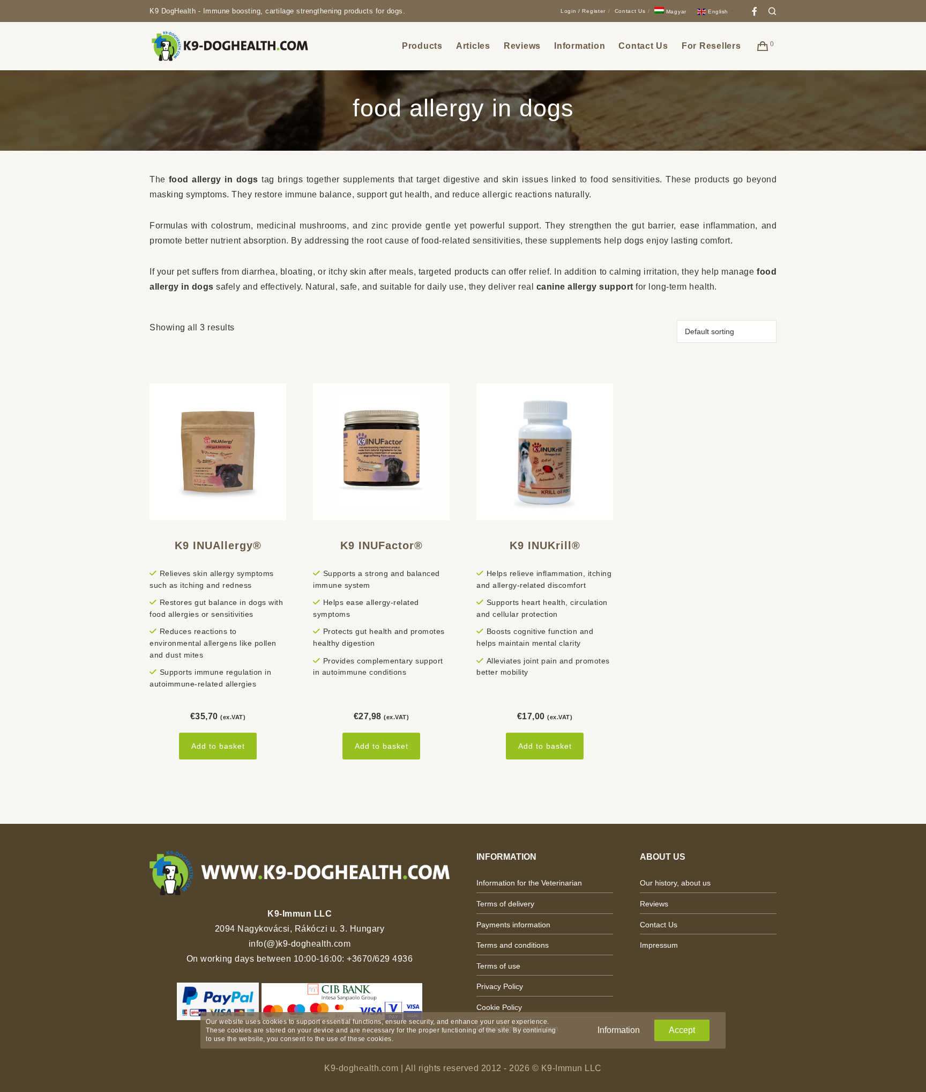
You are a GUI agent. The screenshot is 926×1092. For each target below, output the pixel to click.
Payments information (513, 924)
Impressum (659, 945)
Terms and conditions (512, 945)
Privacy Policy (499, 986)
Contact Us (630, 11)
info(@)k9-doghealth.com (300, 943)
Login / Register (583, 11)
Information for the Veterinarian (529, 883)
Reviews (654, 903)
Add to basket (218, 746)
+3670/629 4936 (380, 958)
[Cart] (763, 46)
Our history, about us (675, 883)
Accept (682, 1030)
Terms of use (498, 966)
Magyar (675, 11)
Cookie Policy (499, 1007)
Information (619, 1030)
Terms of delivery (505, 903)
